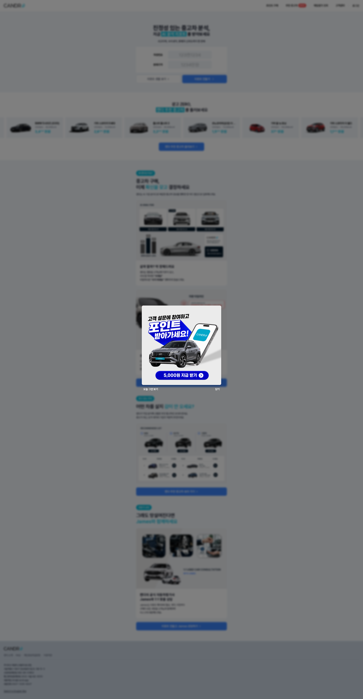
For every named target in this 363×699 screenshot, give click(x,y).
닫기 (217, 389)
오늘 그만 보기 (150, 389)
